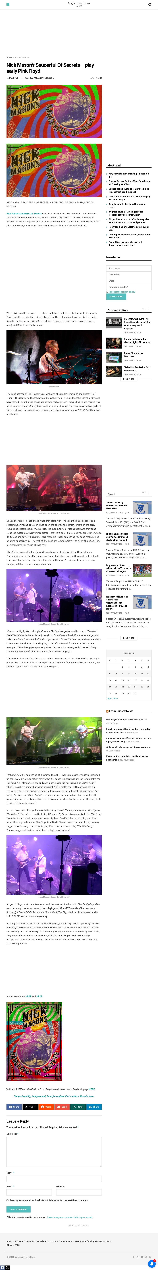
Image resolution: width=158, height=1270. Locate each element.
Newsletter (42, 1241)
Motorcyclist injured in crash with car (125, 719)
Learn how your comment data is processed (69, 1217)
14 (116, 680)
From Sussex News (121, 711)
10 (135, 673)
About (9, 1241)
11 (142, 673)
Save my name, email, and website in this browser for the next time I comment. (49, 1200)
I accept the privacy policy (122, 292)
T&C (17, 1245)
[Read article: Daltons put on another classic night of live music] (114, 343)
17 (135, 680)
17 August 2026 (133, 346)
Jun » (115, 698)
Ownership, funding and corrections (93, 1241)
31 (135, 693)
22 (122, 687)
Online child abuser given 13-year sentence (128, 747)
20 (109, 687)
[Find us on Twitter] (137, 1257)
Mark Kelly (14, 78)
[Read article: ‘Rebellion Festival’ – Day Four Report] (114, 371)
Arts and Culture (22, 57)
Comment (12, 1133)
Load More (128, 379)
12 (148, 673)
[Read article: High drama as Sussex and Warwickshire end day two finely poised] (142, 539)
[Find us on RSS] (146, 1257)
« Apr (109, 698)
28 (116, 693)
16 (129, 680)
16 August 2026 (133, 360)
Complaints (66, 1241)
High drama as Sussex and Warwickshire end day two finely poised (117, 537)
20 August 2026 (133, 333)
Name (10, 1172)
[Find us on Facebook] (133, 1257)
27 (109, 693)
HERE (28, 996)
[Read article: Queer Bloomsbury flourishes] (114, 357)
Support (30, 1241)
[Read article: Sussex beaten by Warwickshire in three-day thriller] (142, 507)
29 (122, 693)
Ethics (9, 1245)
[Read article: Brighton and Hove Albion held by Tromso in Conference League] (142, 570)
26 (148, 687)
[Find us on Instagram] (150, 1257)
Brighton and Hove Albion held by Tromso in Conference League (118, 568)
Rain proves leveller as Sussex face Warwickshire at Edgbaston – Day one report (117, 603)
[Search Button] (150, 4)
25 (142, 687)
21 (116, 687)
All (144, 309)
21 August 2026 (115, 544)
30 (129, 693)
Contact (19, 1241)
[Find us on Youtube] (142, 1257)
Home (9, 57)
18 (142, 680)
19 (148, 680)
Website (60, 1186)
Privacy (54, 1241)
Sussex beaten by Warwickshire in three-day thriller (117, 505)
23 (129, 687)
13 (109, 680)
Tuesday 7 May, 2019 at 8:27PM (39, 78)
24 (135, 687)
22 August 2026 (115, 513)
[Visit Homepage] (79, 5)
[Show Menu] (7, 4)
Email (10, 1186)
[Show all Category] (149, 308)
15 (122, 680)
